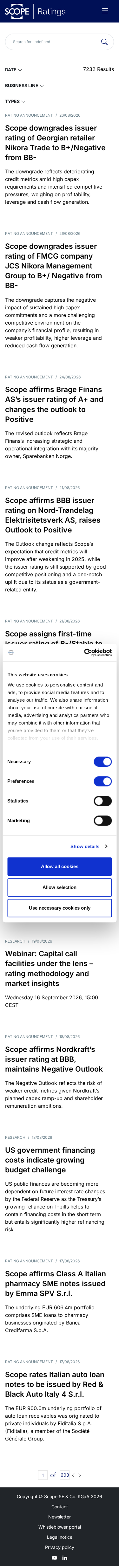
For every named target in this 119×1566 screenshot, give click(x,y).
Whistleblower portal (59, 1527)
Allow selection (59, 887)
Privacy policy (59, 1547)
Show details (84, 846)
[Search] (104, 42)
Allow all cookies (59, 866)
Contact (59, 1506)
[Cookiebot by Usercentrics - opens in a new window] (85, 652)
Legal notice (59, 1537)
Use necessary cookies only (59, 908)
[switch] (103, 781)
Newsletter (59, 1516)
